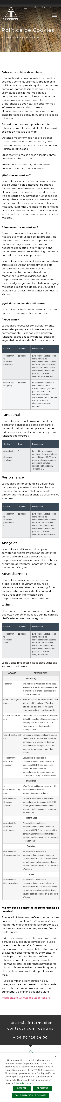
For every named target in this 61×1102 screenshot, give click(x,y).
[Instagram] (35, 7)
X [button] (55, 1056)
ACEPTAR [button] (22, 1088)
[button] (25, 7)
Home (5, 37)
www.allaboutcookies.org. (35, 997)
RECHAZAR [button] (42, 1088)
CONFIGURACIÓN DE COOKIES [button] (30, 1095)
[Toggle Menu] (54, 15)
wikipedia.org (10, 997)
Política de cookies (23, 1083)
